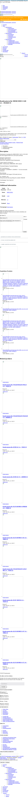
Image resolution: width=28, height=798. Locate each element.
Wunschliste (5, 6)
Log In (4, 9)
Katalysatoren (11, 28)
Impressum (5, 731)
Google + (14, 142)
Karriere (4, 727)
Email (21, 142)
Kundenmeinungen (7, 728)
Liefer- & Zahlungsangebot (8, 721)
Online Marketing (4, 758)
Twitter (6, 142)
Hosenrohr (5, 745)
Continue (7, 762)
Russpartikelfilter (11, 30)
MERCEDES (6, 138)
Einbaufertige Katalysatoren (9, 738)
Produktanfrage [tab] (6, 148)
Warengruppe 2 (8, 33)
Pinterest (18, 142)
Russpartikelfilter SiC (12, 32)
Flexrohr (4, 744)
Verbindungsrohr (6, 747)
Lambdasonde (6, 739)
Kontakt (4, 49)
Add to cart (3, 141)
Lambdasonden (11, 40)
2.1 (22, 137)
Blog (4, 5)
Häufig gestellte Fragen (8, 720)
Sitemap (19, 757)
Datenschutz (5, 733)
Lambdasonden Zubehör (13, 41)
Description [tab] (5, 146)
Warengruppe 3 (8, 39)
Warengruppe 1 (8, 27)
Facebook (2, 142)
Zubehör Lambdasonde (8, 741)
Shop (4, 26)
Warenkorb (5, 8)
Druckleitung (11, 34)
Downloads (5, 51)
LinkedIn (10, 142)
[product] (15, 276)
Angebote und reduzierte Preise (9, 737)
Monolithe (10, 44)
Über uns (5, 48)
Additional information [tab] (8, 147)
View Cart (2, 762)
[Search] (13, 15)
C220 (24, 137)
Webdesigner (12, 758)
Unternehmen (6, 725)
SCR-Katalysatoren (12, 29)
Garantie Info (5, 50)
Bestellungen (5, 713)
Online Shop (5, 709)
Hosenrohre (10, 35)
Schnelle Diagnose (7, 717)
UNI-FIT (5, 24)
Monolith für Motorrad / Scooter (10, 749)
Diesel (1, 138)
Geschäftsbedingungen (8, 718)
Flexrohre (10, 38)
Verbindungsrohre (12, 37)
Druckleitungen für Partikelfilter (9, 748)
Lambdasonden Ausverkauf (14, 43)
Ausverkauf (5, 46)
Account (4, 710)
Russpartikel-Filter (7, 742)
